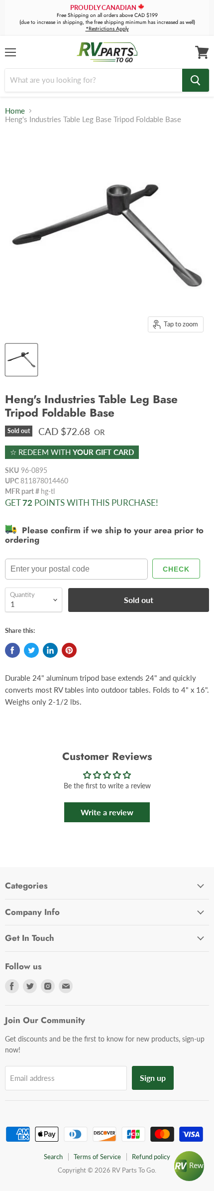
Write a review (107, 812)
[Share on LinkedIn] (50, 650)
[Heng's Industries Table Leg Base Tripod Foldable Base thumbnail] (21, 360)
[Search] (195, 80)
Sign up (153, 1077)
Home (15, 111)
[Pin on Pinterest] (69, 650)
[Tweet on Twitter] (31, 650)
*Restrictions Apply (107, 28)
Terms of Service (97, 1157)
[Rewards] (189, 1166)
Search (53, 1157)
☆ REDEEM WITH (72, 451)
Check (176, 569)
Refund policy (151, 1157)
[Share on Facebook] (12, 650)
